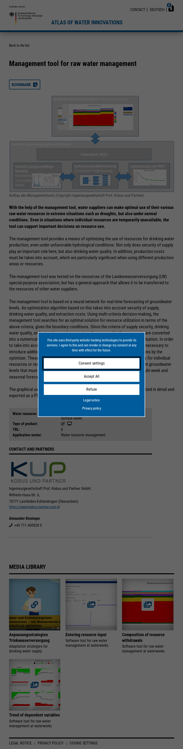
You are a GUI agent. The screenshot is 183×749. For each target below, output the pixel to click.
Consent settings (92, 363)
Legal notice (91, 400)
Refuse (91, 389)
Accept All (91, 376)
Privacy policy (91, 408)
